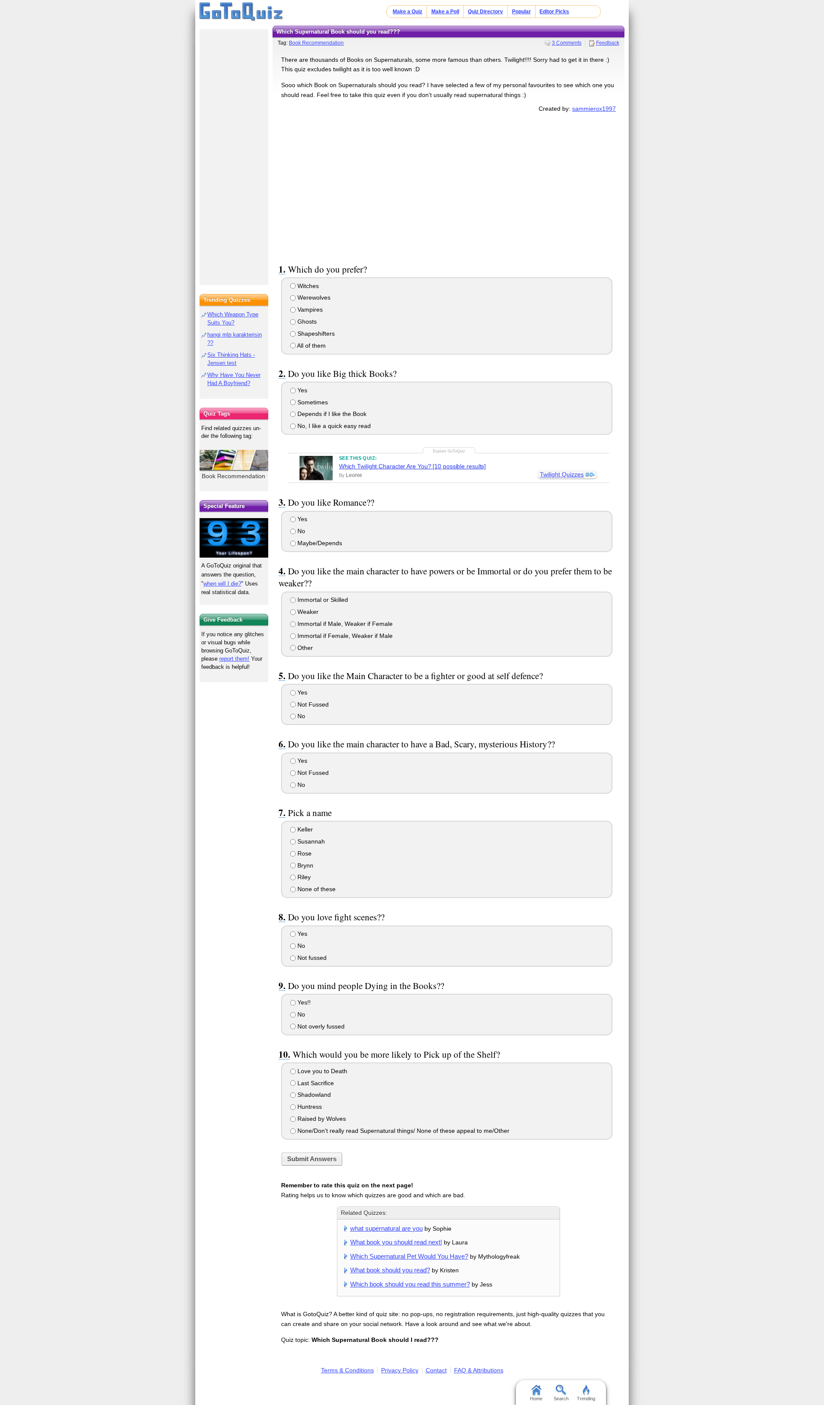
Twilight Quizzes (562, 474)
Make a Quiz (407, 12)
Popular (521, 12)
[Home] (241, 12)
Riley (303, 877)
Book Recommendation (316, 43)
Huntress (309, 1106)
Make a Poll (445, 12)
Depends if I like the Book (331, 413)
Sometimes (312, 402)
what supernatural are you (386, 1228)
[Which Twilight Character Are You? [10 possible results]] (316, 468)
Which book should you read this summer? (410, 1284)
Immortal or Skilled (322, 599)
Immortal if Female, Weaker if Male (344, 635)
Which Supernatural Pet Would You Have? (409, 1256)
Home (536, 1398)
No (300, 531)
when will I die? (222, 583)
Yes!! (303, 1002)
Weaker (307, 611)
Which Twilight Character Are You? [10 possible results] (412, 466)
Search (561, 1398)
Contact (436, 1370)
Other (304, 647)
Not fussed (311, 957)
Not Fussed (312, 704)
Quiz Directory (485, 12)
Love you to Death (321, 1071)
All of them (311, 345)
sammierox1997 (594, 108)
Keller (304, 829)
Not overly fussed (320, 1026)
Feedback (607, 43)
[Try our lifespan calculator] (234, 537)
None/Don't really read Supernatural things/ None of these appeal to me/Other (402, 1130)
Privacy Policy (399, 1370)
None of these (316, 889)
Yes (301, 390)
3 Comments (567, 43)
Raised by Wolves (321, 1118)
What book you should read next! (396, 1242)
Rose (304, 853)
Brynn (304, 865)
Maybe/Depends (319, 543)
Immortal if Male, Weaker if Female (344, 623)
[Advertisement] (448, 186)
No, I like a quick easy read (333, 425)
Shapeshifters (315, 333)
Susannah (310, 841)
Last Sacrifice (315, 1083)
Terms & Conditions (347, 1370)
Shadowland (313, 1094)
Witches (307, 285)
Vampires (309, 309)
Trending (586, 1398)
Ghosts (306, 321)
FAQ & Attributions (478, 1370)
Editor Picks (554, 12)
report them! (234, 658)
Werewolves (313, 297)
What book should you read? (390, 1270)
